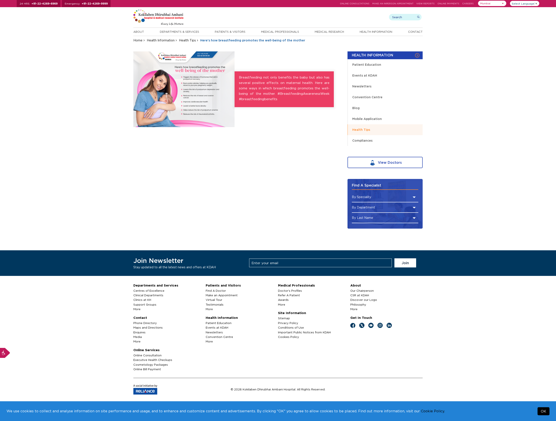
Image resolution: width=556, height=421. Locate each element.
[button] (492, 3)
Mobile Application (367, 118)
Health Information (376, 31)
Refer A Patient (289, 295)
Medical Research (329, 31)
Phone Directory (145, 322)
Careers (468, 3)
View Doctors (389, 162)
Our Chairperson (362, 290)
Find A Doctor (216, 290)
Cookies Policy (288, 336)
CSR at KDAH (359, 295)
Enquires (139, 332)
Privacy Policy (288, 322)
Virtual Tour (214, 299)
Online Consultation (147, 355)
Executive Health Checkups (152, 359)
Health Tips (187, 40)
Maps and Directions (148, 327)
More (137, 309)
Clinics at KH (142, 299)
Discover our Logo (363, 299)
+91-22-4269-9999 (95, 3)
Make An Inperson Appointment (393, 3)
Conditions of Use (291, 327)
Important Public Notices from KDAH (304, 332)
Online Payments (448, 3)
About (138, 31)
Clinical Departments (148, 295)
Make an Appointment (222, 295)
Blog (356, 108)
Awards (283, 299)
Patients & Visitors (230, 31)
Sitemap (284, 318)
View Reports (425, 3)
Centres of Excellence (148, 290)
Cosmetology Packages (150, 364)
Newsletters (361, 86)
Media (137, 336)
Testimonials (214, 304)
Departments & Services (179, 31)
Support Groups (144, 304)
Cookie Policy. (433, 411)
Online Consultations (354, 3)
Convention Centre (367, 97)
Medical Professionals (280, 31)
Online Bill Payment (147, 369)
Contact (415, 31)
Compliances (362, 140)
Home (137, 40)
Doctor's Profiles (290, 290)
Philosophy (358, 304)
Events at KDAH (364, 75)
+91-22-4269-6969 (44, 3)
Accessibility (5, 353)
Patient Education (366, 64)
